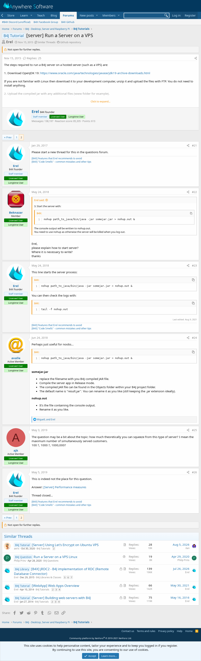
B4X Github (67, 22)
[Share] (195, 58)
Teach (41, 15)
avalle (15, 358)
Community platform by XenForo (100, 638)
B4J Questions (50, 560)
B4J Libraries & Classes (48, 577)
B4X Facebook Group (46, 22)
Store (10, 15)
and (46, 419)
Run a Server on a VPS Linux (55, 556)
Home (189, 631)
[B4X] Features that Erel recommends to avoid (57, 158)
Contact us (128, 631)
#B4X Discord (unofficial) (16, 22)
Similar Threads (46, 42)
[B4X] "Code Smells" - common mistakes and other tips (61, 161)
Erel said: (39, 200)
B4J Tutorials (43, 548)
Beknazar (16, 212)
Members (108, 15)
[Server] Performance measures (64, 487)
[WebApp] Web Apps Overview (55, 585)
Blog (54, 15)
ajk (16, 450)
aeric (16, 548)
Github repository (70, 42)
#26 (194, 472)
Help (179, 631)
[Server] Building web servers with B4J (61, 597)
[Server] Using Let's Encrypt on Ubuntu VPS (65, 545)
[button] (25, 15)
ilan (187, 548)
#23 (194, 265)
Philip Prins (20, 560)
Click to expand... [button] (100, 101)
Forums (68, 15)
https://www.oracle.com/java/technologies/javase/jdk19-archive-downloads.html (95, 73)
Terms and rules (146, 631)
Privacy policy (166, 631)
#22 (194, 192)
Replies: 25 (34, 58)
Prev (9, 137)
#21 (194, 145)
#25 (194, 430)
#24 (194, 338)
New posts (87, 15)
